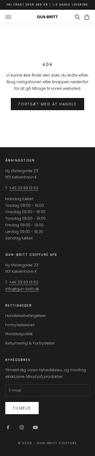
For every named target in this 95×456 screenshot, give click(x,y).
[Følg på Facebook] (8, 427)
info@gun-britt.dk (22, 289)
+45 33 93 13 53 (23, 188)
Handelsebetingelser (25, 315)
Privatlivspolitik (19, 334)
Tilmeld (22, 408)
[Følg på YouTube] (35, 427)
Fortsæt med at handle (47, 104)
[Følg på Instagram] (21, 427)
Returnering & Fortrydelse (30, 343)
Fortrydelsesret (20, 325)
